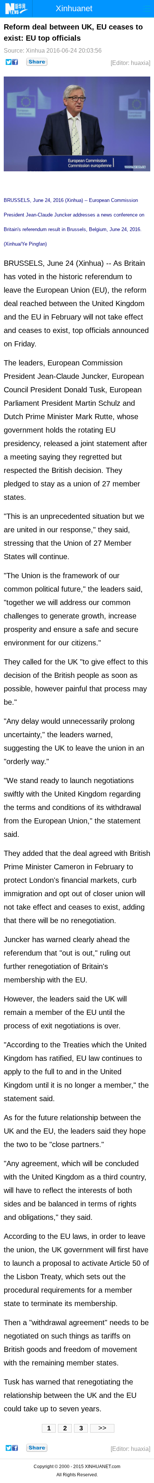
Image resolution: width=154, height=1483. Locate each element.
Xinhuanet (74, 8)
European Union (63, 290)
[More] (36, 62)
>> (102, 1428)
